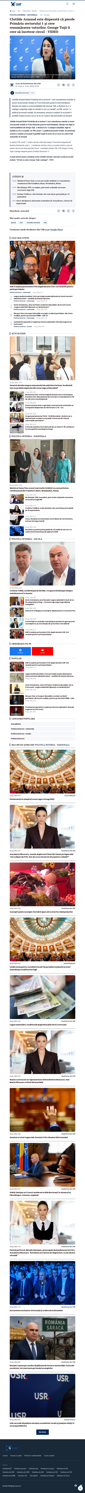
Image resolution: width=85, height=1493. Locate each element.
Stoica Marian (70, 796)
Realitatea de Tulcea (63, 1476)
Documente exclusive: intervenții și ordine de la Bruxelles (36, 1310)
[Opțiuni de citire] (80, 1488)
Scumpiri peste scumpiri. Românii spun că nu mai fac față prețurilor (41, 912)
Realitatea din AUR (38, 1472)
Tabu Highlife (34, 1476)
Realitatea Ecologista (47, 1469)
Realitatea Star (33, 1469)
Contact (5, 1456)
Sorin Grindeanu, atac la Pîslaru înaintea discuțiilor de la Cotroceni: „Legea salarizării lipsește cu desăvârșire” (42, 306)
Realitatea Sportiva (20, 1469)
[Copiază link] (59, 85)
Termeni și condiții (16, 1456)
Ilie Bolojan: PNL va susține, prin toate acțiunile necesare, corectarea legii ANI (41, 188)
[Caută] (67, 4)
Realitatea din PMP (8, 1472)
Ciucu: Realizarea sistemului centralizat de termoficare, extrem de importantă (44, 202)
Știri (19, 11)
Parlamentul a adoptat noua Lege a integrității (32, 799)
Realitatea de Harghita (47, 1476)
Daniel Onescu (69, 1420)
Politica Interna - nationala (30, 11)
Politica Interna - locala (23, 326)
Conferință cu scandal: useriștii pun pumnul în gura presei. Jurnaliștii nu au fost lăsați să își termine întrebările (50, 622)
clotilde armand (33, 223)
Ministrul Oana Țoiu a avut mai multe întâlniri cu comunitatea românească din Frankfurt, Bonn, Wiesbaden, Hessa (43, 182)
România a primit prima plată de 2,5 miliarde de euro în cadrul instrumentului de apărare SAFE (48, 531)
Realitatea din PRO (66, 1472)
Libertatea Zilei (22, 1476)
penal (13, 223)
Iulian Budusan (69, 963)
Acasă (13, 11)
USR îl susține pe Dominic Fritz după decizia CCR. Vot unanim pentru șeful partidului (47, 633)
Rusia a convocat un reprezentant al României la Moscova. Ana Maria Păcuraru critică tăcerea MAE (39, 1081)
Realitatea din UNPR (23, 1472)
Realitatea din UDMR (9, 1476)
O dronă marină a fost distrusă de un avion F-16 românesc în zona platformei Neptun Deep (49, 428)
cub (45, 223)
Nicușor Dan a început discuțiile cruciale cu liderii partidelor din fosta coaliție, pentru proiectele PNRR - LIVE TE (43, 314)
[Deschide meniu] (73, 4)
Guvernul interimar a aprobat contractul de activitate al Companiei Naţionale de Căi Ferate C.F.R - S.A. (49, 406)
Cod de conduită (49, 1456)
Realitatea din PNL (62, 1469)
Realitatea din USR (32, 83)
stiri (21, 223)
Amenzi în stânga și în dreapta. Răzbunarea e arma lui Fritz (50, 611)
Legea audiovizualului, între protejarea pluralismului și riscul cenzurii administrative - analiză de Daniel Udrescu (43, 297)
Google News (56, 229)
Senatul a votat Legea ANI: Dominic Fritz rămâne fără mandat (39, 1137)
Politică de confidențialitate (32, 1456)
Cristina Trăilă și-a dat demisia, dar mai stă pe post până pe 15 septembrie (43, 195)
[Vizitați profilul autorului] (12, 85)
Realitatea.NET (7, 1469)
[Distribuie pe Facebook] (64, 85)
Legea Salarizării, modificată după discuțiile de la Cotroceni (38, 1024)
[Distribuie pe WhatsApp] (68, 85)
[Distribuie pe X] (73, 85)
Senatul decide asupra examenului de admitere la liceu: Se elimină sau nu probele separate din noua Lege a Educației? (41, 386)
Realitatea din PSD (52, 1472)
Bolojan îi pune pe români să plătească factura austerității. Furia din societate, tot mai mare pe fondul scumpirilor (42, 1367)
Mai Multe (42, 1432)
